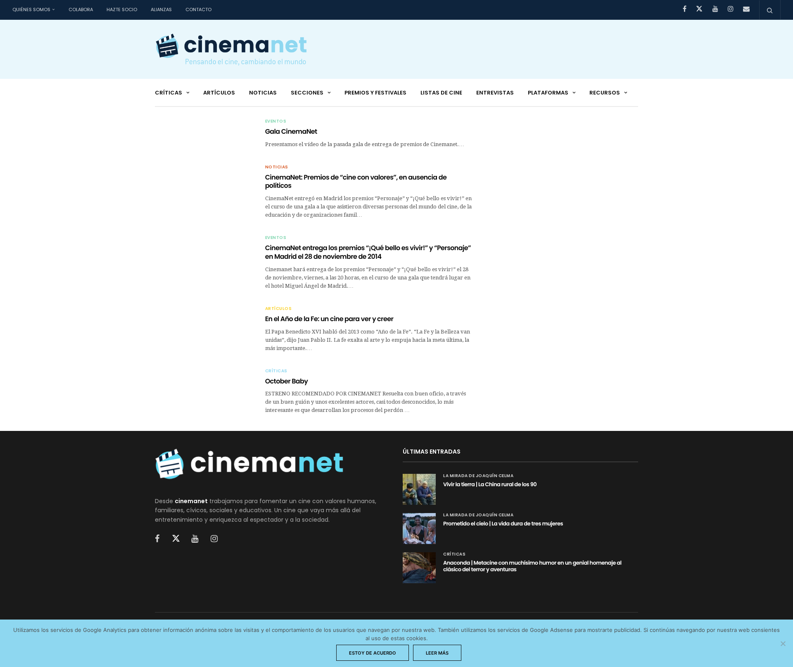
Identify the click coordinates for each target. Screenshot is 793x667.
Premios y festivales (375, 93)
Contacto (198, 9)
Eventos (276, 121)
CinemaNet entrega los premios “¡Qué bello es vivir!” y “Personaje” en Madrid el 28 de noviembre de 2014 (368, 252)
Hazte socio (122, 9)
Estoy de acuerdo (372, 653)
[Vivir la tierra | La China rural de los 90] (419, 489)
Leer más (437, 653)
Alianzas (161, 9)
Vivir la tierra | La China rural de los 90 (490, 484)
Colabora (81, 9)
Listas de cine (441, 93)
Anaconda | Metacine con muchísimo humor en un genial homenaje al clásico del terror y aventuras (532, 566)
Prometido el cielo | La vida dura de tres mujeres (503, 523)
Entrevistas (495, 93)
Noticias (263, 93)
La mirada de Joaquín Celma (478, 476)
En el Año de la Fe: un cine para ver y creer (329, 319)
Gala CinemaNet (291, 131)
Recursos (604, 93)
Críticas (168, 93)
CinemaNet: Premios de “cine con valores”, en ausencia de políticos (356, 182)
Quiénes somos (31, 9)
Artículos (219, 93)
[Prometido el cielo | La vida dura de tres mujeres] (419, 528)
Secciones (307, 93)
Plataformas (548, 93)
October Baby (286, 381)
